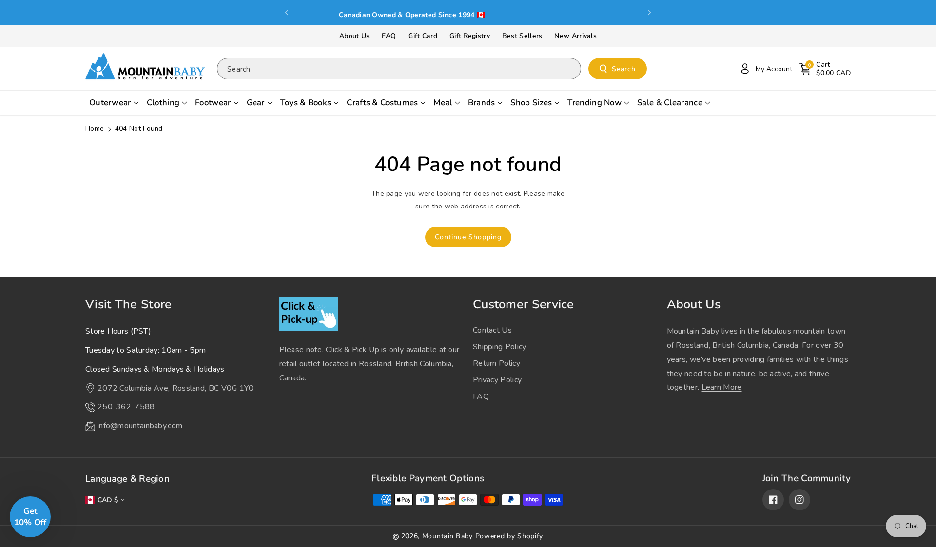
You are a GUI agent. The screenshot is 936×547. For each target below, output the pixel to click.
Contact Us (492, 330)
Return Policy (496, 363)
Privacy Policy (497, 380)
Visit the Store (128, 304)
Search (624, 69)
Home (94, 128)
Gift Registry (469, 35)
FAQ (389, 35)
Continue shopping (468, 237)
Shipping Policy (499, 346)
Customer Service (523, 304)
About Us (354, 35)
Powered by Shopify (509, 536)
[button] (825, 68)
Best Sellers (522, 35)
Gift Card (422, 35)
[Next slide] (649, 12)
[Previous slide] (286, 12)
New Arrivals (575, 35)
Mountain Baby (447, 536)
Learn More (722, 387)
